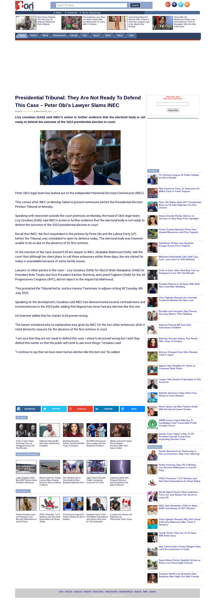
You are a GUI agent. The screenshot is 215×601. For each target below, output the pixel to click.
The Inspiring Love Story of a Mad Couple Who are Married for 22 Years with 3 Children (94, 20)
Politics (34, 35)
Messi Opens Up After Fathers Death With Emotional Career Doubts (178, 408)
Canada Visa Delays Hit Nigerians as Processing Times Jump (121, 516)
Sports (96, 35)
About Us (68, 591)
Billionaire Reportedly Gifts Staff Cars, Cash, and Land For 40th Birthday (179, 258)
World (45, 35)
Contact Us (72, 13)
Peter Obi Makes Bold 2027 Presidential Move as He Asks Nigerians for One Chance (180, 205)
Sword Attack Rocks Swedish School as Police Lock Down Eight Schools (179, 561)
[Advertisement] (107, 66)
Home (58, 13)
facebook (137, 591)
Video (132, 35)
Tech (85, 35)
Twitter (145, 591)
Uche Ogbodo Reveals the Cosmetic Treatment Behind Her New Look (178, 299)
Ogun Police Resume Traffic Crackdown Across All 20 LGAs (96, 480)
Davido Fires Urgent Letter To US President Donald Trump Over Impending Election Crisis (176, 436)
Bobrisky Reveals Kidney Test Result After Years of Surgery (178, 339)
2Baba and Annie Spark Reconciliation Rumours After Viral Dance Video (121, 444)
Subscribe (173, 110)
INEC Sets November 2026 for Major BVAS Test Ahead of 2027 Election (178, 507)
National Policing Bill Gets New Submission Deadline (175, 326)
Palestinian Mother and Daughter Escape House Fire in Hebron (176, 244)
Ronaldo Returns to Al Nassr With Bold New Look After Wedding (179, 285)
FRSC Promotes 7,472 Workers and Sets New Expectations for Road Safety (179, 479)
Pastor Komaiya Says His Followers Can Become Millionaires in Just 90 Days (177, 467)
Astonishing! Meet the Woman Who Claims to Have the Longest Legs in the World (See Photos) (139, 22)
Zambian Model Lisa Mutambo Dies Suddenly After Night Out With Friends (179, 575)
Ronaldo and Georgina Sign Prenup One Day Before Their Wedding (178, 312)
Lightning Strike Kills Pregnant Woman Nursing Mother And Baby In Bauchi (119, 481)
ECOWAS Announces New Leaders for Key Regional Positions (96, 443)
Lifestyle (74, 35)
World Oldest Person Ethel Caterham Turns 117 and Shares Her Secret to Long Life (178, 495)
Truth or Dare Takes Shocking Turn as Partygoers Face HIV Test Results (179, 271)
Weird (120, 35)
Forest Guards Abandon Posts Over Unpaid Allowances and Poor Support (178, 230)
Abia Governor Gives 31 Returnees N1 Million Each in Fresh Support (179, 190)
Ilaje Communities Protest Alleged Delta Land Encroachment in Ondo (180, 548)
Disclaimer (87, 591)
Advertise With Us (126, 591)
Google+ (152, 591)
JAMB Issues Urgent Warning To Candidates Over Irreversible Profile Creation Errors (178, 423)
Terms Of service (111, 591)
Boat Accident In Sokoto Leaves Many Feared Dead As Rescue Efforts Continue (50, 481)
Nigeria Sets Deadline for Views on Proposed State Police (177, 367)
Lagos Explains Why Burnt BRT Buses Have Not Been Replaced (26, 480)
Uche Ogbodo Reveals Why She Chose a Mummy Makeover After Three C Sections (180, 522)
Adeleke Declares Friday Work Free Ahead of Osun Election (178, 394)
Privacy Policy (98, 591)
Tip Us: (91, 13)
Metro (108, 35)
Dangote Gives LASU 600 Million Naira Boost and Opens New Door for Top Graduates (97, 518)
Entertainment (59, 35)
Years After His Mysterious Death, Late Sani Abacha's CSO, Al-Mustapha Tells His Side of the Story (185, 22)
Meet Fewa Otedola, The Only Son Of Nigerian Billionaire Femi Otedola (46, 20)
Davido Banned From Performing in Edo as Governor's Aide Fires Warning (179, 452)
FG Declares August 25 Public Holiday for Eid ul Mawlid (74, 516)
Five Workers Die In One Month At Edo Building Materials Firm (73, 480)
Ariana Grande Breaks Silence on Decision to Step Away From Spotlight (179, 217)
